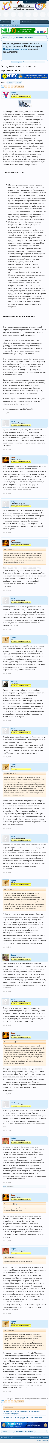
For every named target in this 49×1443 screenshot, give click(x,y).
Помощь (45, 1437)
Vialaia (13, 92)
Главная (6, 22)
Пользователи (26, 22)
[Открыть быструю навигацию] (46, 37)
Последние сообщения (10, 25)
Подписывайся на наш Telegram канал (33, 62)
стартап (18, 82)
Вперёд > (21, 86)
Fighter (13, 637)
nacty (13, 421)
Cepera (13, 955)
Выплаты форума (16, 62)
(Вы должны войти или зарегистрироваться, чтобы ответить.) (27, 1399)
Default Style (5, 1437)
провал (10, 82)
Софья (13, 1138)
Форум (15, 22)
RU (12, 1437)
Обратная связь (35, 1437)
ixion (4, 1186)
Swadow (14, 681)
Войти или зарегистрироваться (35, 2)
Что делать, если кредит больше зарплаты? (23, 1417)
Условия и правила (42, 1440)
